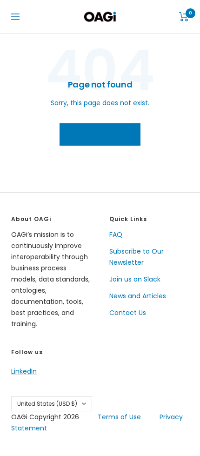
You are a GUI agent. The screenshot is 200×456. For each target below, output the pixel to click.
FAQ (115, 234)
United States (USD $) (47, 404)
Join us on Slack (134, 279)
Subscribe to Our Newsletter (136, 257)
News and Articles (137, 296)
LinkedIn (24, 371)
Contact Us (127, 312)
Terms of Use (119, 417)
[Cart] (184, 16)
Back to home (100, 134)
